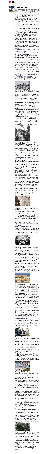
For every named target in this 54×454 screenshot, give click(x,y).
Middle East (22, 1)
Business (29, 3)
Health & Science (24, 3)
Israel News (17, 1)
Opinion (39, 1)
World (26, 1)
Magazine (29, 1)
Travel (20, 3)
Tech (33, 3)
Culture (16, 3)
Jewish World (34, 1)
